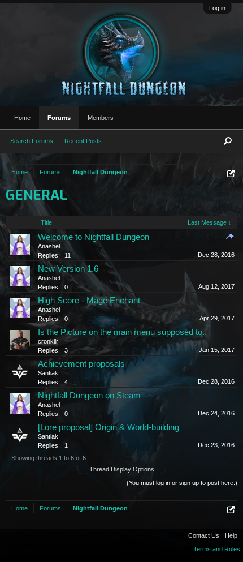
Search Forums (31, 141)
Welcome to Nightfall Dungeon (93, 237)
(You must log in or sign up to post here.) (182, 482)
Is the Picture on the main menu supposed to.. (122, 332)
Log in (217, 8)
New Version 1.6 (68, 268)
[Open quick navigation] (231, 173)
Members (101, 117)
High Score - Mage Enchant (89, 300)
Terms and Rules (216, 549)
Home (22, 117)
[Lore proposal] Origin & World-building (108, 427)
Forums (59, 117)
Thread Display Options (121, 469)
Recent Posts (83, 141)
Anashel (49, 246)
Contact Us (203, 535)
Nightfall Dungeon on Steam (89, 395)
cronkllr (48, 341)
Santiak (48, 373)
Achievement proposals (81, 363)
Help (231, 535)
